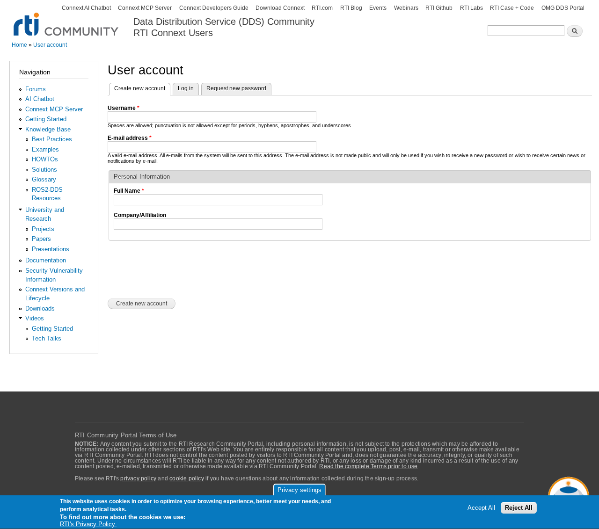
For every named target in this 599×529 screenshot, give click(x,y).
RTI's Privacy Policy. (88, 524)
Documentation (45, 260)
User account (50, 45)
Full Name (129, 191)
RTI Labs (471, 8)
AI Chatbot (39, 98)
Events (378, 8)
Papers (41, 238)
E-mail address (130, 138)
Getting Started (45, 119)
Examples (45, 149)
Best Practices (52, 139)
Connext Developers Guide (213, 8)
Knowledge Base (48, 129)
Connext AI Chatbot (86, 8)
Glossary (44, 179)
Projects (43, 228)
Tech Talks (46, 338)
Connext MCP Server (145, 8)
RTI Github (439, 8)
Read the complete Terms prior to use (368, 466)
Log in (186, 88)
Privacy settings (299, 489)
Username (123, 108)
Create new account (142, 88)
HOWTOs (45, 159)
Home (19, 45)
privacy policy (138, 478)
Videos (34, 318)
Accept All (481, 507)
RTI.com (322, 8)
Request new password (236, 88)
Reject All (519, 507)
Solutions (44, 169)
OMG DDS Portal (562, 8)
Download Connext (280, 8)
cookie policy (186, 478)
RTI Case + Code (512, 8)
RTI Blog (351, 8)
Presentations (50, 249)
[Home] (66, 19)
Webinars (406, 8)
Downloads (40, 308)
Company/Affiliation (140, 215)
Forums (35, 89)
